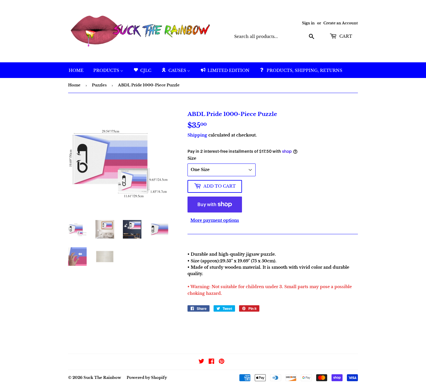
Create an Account (340, 23)
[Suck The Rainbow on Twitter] (201, 362)
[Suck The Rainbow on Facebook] (211, 362)
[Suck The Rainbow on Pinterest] (222, 362)
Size (191, 158)
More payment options (214, 220)
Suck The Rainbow (102, 377)
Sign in (308, 23)
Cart (345, 36)
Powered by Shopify (147, 377)
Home (74, 85)
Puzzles (99, 85)
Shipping (197, 135)
